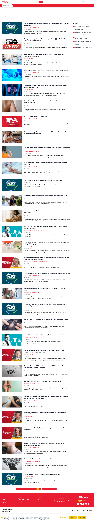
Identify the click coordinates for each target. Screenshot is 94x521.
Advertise (4, 499)
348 (53, 488)
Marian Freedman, (29, 230)
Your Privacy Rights (40, 501)
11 (42, 488)
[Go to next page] (55, 489)
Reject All (73, 517)
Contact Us (4, 501)
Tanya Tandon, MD (29, 135)
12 (45, 488)
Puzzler (57, 2)
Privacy (20, 501)
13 (47, 488)
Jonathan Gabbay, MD (30, 354)
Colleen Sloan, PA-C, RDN (30, 197)
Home (73, 510)
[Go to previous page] (17, 489)
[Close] (92, 517)
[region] (47, 517)
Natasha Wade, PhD (29, 431)
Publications (62, 2)
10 (40, 488)
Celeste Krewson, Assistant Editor (32, 461)
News (84, 510)
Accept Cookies (82, 517)
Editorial (4, 502)
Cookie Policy (42, 519)
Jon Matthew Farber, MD (39, 230)
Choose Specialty (6, 5)
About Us (4, 498)
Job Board (21, 498)
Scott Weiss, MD (28, 416)
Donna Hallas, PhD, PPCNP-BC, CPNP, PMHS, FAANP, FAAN (37, 261)
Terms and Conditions (24, 499)
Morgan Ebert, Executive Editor (32, 27)
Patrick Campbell (29, 58)
